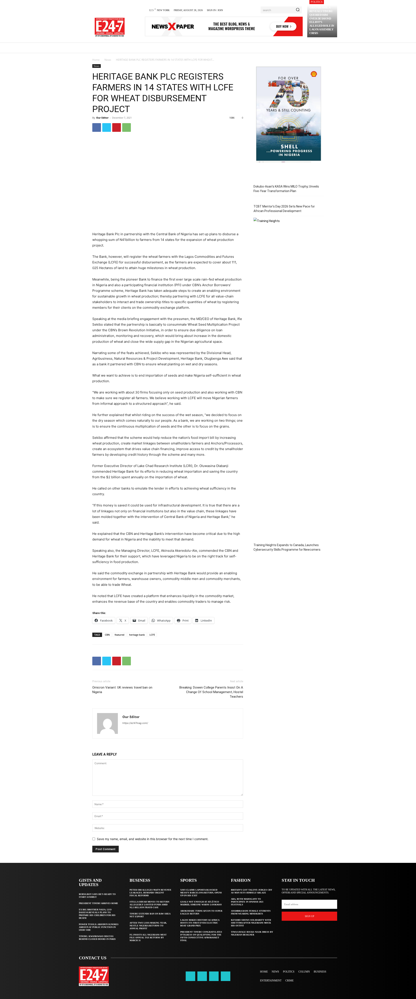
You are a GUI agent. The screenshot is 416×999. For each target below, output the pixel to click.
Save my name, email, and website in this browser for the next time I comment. (152, 839)
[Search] (298, 10)
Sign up (309, 916)
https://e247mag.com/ (135, 723)
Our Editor (102, 117)
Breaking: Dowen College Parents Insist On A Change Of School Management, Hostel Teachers (211, 692)
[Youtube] (225, 976)
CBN (107, 634)
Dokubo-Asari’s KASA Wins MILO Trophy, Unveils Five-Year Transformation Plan (286, 189)
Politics (317, 1)
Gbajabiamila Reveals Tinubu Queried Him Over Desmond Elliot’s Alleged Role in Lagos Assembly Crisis (321, 20)
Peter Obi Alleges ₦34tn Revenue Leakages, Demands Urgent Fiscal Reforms (150, 893)
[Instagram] (202, 976)
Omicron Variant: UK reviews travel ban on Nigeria (122, 690)
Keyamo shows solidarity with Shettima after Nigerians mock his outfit (251, 923)
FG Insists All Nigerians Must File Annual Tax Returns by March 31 (148, 938)
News (107, 60)
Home (96, 60)
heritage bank (137, 634)
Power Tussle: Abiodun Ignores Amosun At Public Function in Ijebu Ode (99, 927)
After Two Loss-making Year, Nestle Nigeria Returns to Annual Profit (148, 926)
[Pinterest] (116, 127)
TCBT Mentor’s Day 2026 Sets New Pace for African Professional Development (284, 209)
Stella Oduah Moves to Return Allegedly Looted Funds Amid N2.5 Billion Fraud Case (149, 905)
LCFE (152, 634)
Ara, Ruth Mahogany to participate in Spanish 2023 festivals (247, 902)
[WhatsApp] (126, 127)
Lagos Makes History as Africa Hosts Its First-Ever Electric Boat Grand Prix (199, 923)
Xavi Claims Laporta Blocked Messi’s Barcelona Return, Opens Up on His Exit (201, 893)
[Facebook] (96, 127)
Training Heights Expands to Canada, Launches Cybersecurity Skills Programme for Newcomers (287, 547)
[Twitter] (106, 127)
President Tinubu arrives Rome (98, 903)
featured (119, 634)
